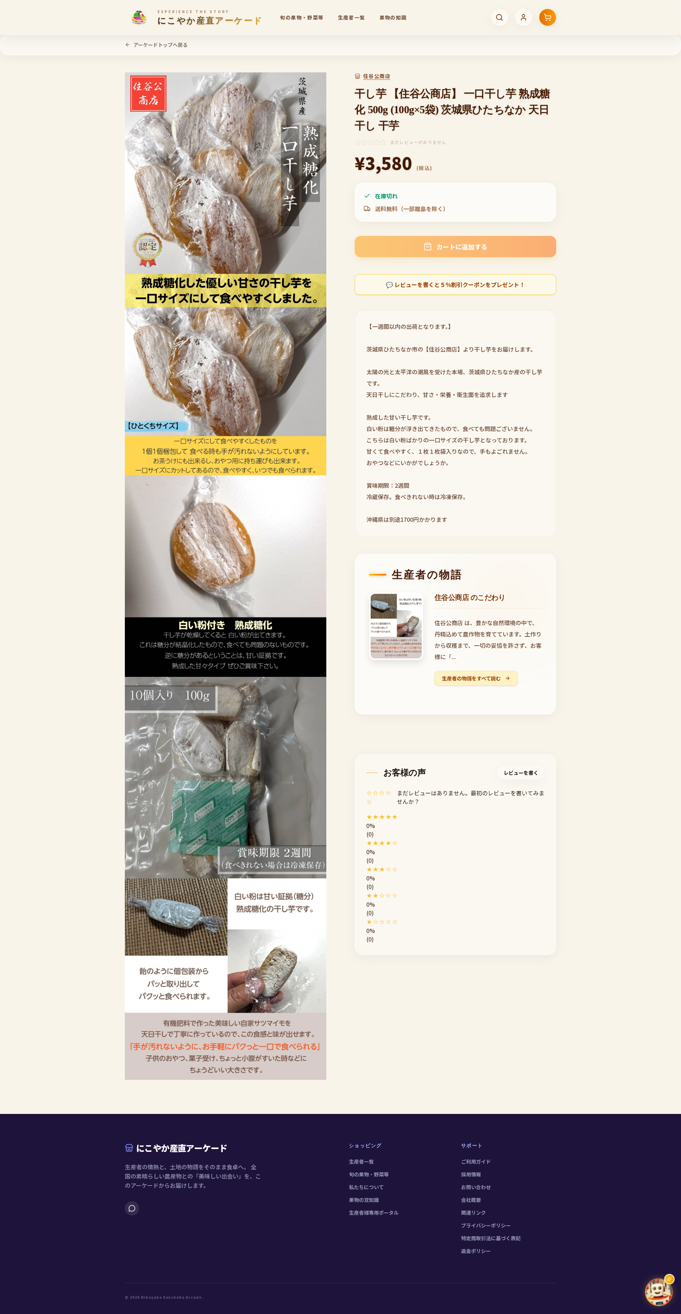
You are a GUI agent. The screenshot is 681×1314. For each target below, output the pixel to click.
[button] (455, 816)
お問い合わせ (476, 1187)
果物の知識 (393, 17)
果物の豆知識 (364, 1199)
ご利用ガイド (476, 1161)
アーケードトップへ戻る (160, 44)
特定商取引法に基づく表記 (491, 1238)
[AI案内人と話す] (659, 1292)
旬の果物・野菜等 (301, 17)
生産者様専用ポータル (374, 1212)
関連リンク (473, 1212)
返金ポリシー (476, 1250)
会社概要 (471, 1199)
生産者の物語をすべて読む (472, 678)
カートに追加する (461, 246)
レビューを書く (521, 772)
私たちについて (366, 1187)
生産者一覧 (351, 17)
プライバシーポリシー (486, 1225)
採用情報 (471, 1174)
